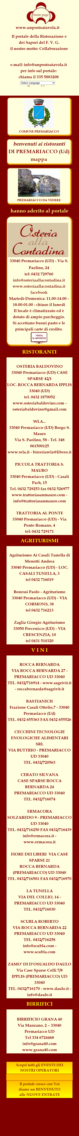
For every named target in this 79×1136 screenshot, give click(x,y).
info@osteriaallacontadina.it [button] (39, 279)
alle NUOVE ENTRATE (39, 1094)
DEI (59, 1065)
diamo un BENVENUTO (39, 1089)
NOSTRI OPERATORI (39, 1070)
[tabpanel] (38, 71)
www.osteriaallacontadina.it (39, 286)
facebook (39, 292)
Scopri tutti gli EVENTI (35, 1065)
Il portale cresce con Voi (40, 1084)
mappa (39, 159)
